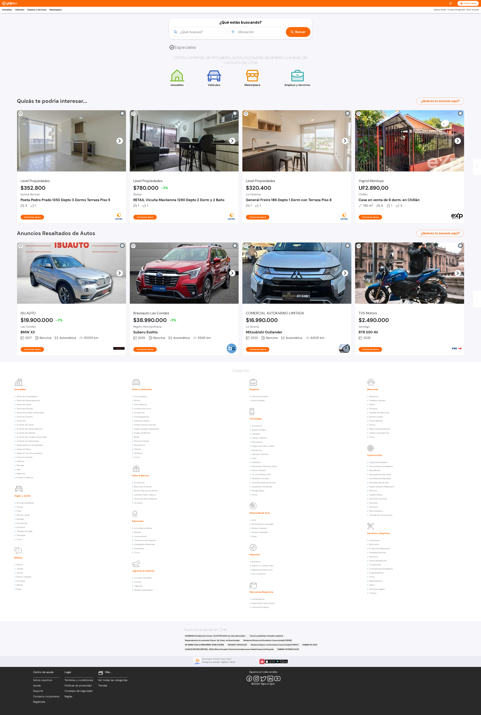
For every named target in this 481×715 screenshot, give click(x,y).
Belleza (18, 557)
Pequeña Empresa (377, 552)
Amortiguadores (141, 416)
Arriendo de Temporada (28, 441)
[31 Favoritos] (20, 113)
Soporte (38, 691)
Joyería (20, 568)
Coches (137, 582)
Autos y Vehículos (142, 389)
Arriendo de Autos (142, 408)
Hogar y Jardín (22, 495)
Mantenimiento (376, 511)
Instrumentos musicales (262, 524)
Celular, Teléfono (259, 438)
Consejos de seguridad (456, 10)
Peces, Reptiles (376, 420)
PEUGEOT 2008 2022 (237, 645)
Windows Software (260, 478)
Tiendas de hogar (25, 531)
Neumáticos (139, 445)
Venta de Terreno (25, 416)
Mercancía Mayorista (261, 592)
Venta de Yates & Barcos (145, 498)
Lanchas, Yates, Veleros (145, 494)
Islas (18, 469)
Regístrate (39, 702)
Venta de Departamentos (28, 400)
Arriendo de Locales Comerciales (32, 437)
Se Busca (138, 453)
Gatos (372, 404)
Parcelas (20, 465)
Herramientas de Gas (379, 482)
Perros (372, 424)
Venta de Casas (24, 404)
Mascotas (372, 389)
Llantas (137, 449)
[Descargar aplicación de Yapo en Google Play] (282, 661)
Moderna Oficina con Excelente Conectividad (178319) (268, 640)
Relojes (20, 585)
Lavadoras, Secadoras (262, 486)
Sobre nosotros (42, 680)
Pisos (19, 511)
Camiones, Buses (141, 420)
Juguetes (138, 586)
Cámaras (256, 434)
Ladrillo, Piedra (375, 494)
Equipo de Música (142, 433)
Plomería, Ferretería (378, 498)
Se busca (21, 527)
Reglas (68, 696)
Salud (371, 585)
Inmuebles (7, 10)
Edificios (20, 461)
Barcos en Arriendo (143, 486)
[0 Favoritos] (133, 113)
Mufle (136, 437)
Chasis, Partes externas (145, 424)
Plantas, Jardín (23, 515)
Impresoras (257, 450)
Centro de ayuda (472, 10)
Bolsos (20, 564)
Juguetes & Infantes (143, 570)
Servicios (373, 503)
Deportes (255, 554)
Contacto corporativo (46, 696)
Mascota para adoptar (379, 429)
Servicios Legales (377, 589)
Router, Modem (259, 470)
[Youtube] (277, 678)
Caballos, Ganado (377, 400)
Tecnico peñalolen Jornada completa (266, 636)
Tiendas (102, 685)
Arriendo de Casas (25, 424)
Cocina (20, 507)
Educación (138, 521)
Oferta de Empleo (260, 396)
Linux (254, 458)
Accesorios (139, 412)
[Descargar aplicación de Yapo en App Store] (270, 661)
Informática (257, 442)
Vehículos (19, 10)
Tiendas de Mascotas (379, 412)
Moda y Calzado (24, 576)
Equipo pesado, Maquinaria (146, 429)
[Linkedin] (270, 678)
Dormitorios (22, 523)
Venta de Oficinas (25, 408)
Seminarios (139, 548)
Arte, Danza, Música (143, 528)
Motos (137, 400)
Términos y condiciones (79, 680)
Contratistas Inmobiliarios (381, 466)
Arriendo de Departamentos (30, 429)
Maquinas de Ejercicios (262, 569)
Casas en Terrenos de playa (29, 453)
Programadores (376, 572)
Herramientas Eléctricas (380, 474)
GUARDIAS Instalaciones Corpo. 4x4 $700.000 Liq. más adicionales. (215, 636)
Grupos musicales (260, 532)
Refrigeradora (258, 490)
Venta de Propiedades (27, 396)
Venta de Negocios (378, 560)
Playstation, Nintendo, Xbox (264, 466)
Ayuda (37, 685)
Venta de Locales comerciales (30, 412)
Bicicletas (256, 561)
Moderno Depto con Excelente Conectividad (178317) (274, 645)
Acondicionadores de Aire (264, 482)
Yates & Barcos (140, 475)
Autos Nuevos (140, 404)
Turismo (373, 593)
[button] (119, 141)
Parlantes (256, 462)
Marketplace (56, 10)
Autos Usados (140, 396)
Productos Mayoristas (379, 548)
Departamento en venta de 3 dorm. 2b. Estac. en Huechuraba (212, 640)
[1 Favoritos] (358, 113)
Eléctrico (373, 490)
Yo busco (138, 503)
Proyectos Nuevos (25, 477)
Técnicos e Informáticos (145, 540)
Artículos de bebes (143, 577)
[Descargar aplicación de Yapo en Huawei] (262, 661)
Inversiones (374, 540)
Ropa (19, 589)
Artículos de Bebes (25, 503)
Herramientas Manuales (380, 478)
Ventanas (21, 535)
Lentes (20, 572)
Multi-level (374, 544)
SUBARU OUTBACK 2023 (288, 649)
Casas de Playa (23, 449)
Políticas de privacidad (78, 685)
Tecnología (256, 418)
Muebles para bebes (143, 590)
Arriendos (21, 420)
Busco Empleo (258, 400)
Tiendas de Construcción (380, 515)
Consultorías (375, 564)
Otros (19, 539)
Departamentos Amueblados (30, 445)
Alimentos (373, 396)
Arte (254, 520)
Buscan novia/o (376, 416)
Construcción (374, 455)
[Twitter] (263, 678)
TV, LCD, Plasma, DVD (261, 474)
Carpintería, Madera (378, 462)
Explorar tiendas (440, 10)
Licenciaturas (140, 536)
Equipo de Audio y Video (263, 446)
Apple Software (259, 430)
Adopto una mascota (379, 433)
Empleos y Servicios (36, 10)
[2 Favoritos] (246, 113)
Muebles (20, 519)
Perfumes (21, 581)
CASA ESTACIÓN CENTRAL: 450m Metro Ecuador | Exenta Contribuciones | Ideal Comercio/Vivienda (229, 649)
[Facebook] (249, 678)
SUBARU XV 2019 (310, 645)
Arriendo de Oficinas (26, 433)
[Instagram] (256, 678)
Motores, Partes (141, 441)
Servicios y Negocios (378, 533)
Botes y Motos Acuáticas (145, 490)
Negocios (21, 473)
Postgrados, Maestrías (144, 544)
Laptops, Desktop (260, 454)
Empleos (254, 389)
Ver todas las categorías (112, 680)
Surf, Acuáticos (259, 573)
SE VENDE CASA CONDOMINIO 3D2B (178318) (204, 645)
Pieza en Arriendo (25, 457)
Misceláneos (375, 470)
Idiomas (137, 532)
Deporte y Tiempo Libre (263, 565)
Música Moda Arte (260, 512)
